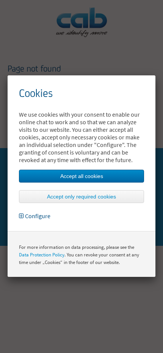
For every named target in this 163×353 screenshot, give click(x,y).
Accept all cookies (81, 176)
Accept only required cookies (81, 197)
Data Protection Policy (41, 254)
